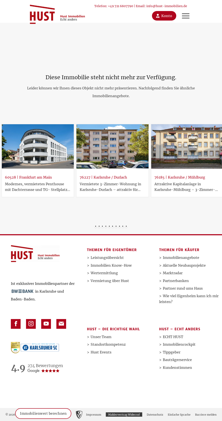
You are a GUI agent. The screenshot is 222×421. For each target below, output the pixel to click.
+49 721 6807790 (120, 6)
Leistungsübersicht (107, 257)
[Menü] (184, 11)
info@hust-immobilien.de (166, 6)
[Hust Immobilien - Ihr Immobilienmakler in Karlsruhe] (57, 12)
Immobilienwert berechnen (43, 413)
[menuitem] (185, 11)
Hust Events (101, 352)
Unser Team (101, 337)
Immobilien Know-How (111, 265)
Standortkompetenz (108, 344)
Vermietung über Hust (110, 281)
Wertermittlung (104, 273)
